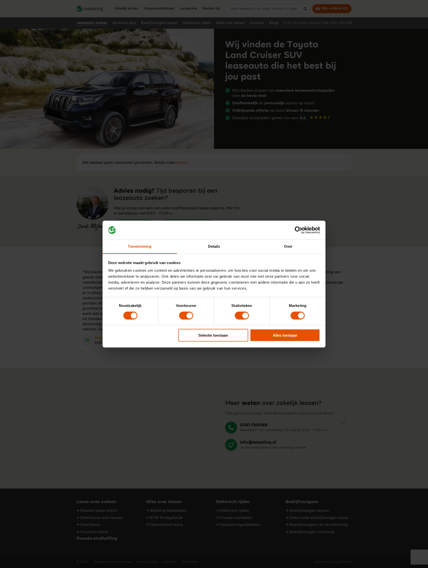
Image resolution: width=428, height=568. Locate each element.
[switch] (186, 315)
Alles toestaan (285, 335)
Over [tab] (288, 246)
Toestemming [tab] (139, 246)
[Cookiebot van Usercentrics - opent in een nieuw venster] (298, 230)
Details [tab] (214, 246)
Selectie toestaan (213, 335)
